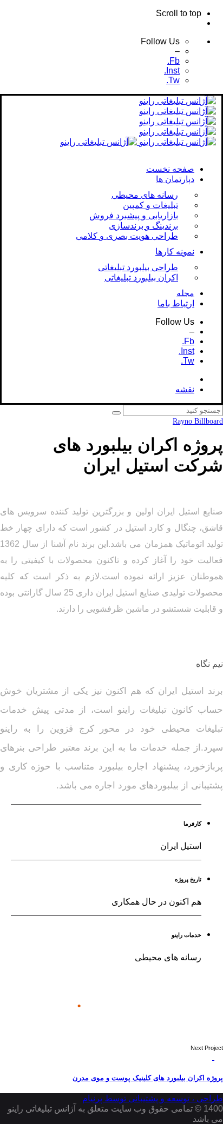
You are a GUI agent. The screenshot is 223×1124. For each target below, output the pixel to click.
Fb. (173, 60)
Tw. (173, 80)
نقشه (184, 389)
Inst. (172, 70)
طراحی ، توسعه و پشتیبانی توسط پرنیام (152, 1098)
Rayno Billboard (198, 421)
